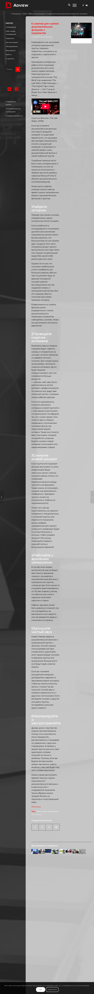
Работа (8, 54)
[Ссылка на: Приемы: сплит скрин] (41, 851)
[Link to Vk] (86, 5)
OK (40, 989)
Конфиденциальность (13, 116)
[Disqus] (61, 892)
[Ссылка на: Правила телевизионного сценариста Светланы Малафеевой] (62, 851)
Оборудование (12, 46)
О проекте (10, 59)
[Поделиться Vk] (56, 827)
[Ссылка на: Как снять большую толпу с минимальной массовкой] (82, 851)
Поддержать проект (11, 103)
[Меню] (73, 5)
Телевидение (11, 27)
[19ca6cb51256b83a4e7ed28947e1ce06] (81, 33)
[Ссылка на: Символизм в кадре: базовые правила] (55, 851)
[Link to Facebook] (83, 5)
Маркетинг (10, 38)
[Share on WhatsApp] (49, 827)
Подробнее (52, 989)
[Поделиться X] (42, 827)
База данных (10, 50)
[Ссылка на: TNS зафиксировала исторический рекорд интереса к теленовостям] (34, 851)
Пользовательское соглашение (13, 110)
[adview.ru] (17, 5)
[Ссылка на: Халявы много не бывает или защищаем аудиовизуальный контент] (48, 851)
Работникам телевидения (43, 37)
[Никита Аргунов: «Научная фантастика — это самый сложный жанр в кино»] (92, 497)
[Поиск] (68, 5)
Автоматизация (12, 42)
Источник (36, 807)
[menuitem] (68, 5)
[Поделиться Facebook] (35, 827)
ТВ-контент (36, 815)
